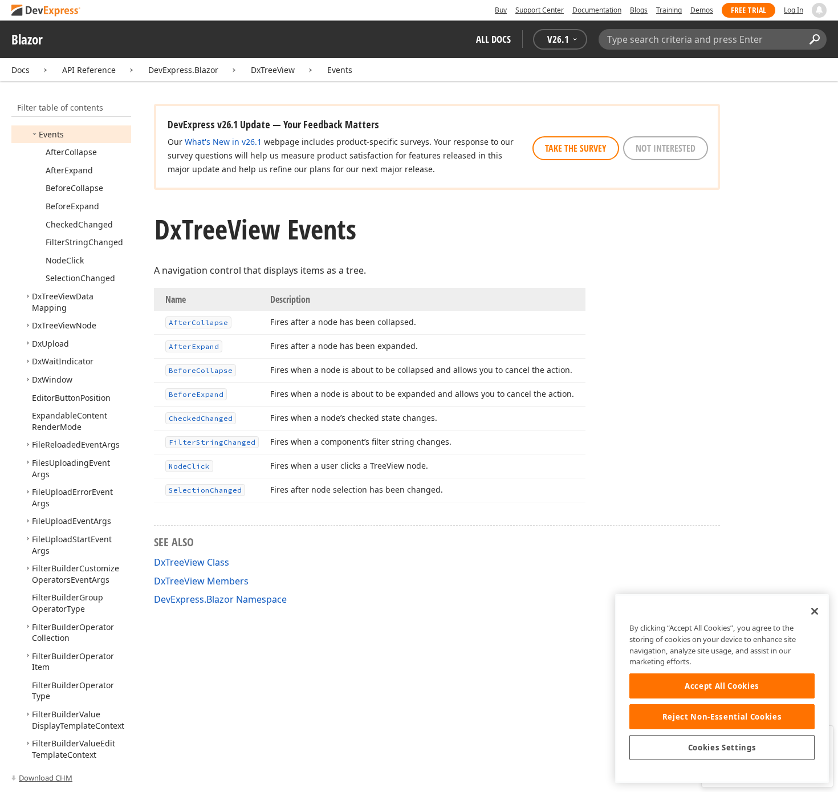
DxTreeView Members (201, 581)
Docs (20, 69)
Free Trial (748, 10)
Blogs (639, 10)
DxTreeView (273, 69)
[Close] (814, 611)
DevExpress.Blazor (183, 69)
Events (339, 69)
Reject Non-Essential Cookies (722, 717)
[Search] (814, 39)
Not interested (665, 148)
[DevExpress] (46, 11)
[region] (722, 688)
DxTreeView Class (191, 562)
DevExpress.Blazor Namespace (220, 599)
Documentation (596, 10)
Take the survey (576, 148)
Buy (501, 10)
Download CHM (45, 778)
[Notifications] (819, 10)
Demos (701, 10)
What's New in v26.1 (223, 141)
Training (669, 10)
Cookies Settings (722, 747)
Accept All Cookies (722, 686)
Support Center (539, 10)
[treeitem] (51, 134)
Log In (793, 10)
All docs (493, 39)
